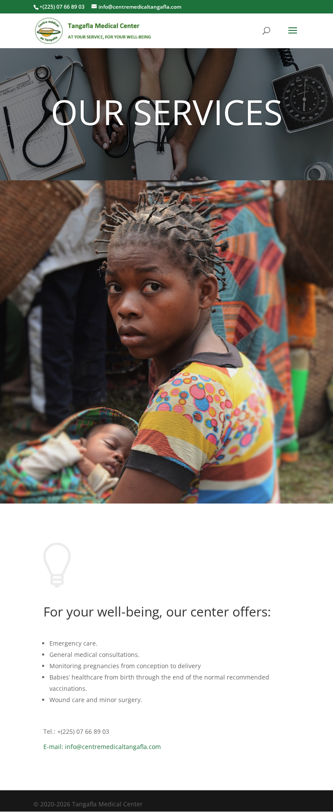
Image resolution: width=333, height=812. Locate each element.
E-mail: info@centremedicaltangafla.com (102, 746)
